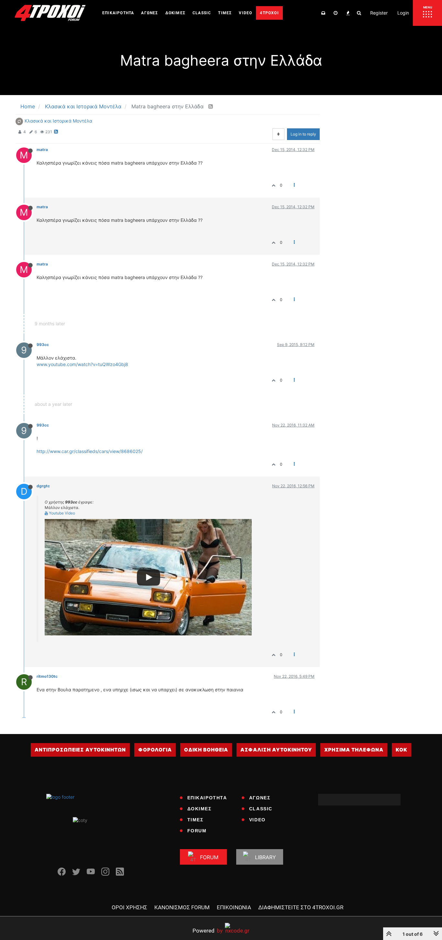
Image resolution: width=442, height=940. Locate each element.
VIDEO (257, 819)
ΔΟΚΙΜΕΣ (199, 808)
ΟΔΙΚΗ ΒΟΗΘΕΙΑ (206, 750)
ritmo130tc (47, 676)
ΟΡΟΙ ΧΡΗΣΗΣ (129, 907)
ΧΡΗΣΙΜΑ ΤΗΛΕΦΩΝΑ (353, 750)
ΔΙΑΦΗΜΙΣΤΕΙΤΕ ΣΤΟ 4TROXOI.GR (300, 907)
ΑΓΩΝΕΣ (260, 797)
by (208, 930)
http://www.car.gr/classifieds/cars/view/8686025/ (90, 451)
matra (42, 149)
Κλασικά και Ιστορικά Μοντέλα (58, 121)
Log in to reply (303, 134)
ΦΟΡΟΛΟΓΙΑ (155, 750)
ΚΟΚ (401, 750)
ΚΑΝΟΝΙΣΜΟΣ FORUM (182, 907)
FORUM (197, 830)
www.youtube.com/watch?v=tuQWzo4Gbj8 (82, 364)
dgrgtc (43, 485)
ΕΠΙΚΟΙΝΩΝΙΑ (234, 907)
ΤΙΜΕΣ (195, 819)
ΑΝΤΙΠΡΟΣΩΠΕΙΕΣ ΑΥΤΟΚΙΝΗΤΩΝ (80, 750)
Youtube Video (61, 513)
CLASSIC (260, 808)
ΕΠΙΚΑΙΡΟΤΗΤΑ (207, 797)
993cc (43, 344)
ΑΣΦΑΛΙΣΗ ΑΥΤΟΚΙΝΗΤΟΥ (276, 750)
